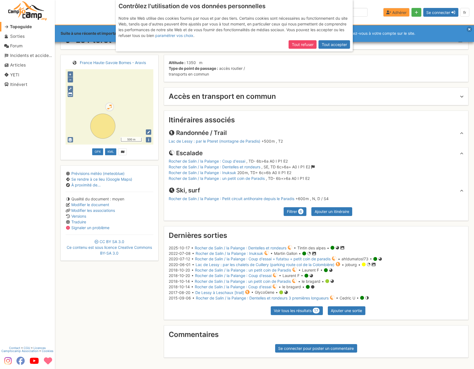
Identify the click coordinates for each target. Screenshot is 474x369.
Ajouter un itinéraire (332, 211)
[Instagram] (7, 363)
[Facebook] (20, 363)
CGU (27, 348)
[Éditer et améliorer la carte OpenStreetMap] (148, 132)
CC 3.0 (109, 247)
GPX (98, 152)
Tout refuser (303, 44)
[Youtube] (34, 363)
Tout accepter (334, 44)
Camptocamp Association (19, 351)
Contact (14, 348)
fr (464, 12)
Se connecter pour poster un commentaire (316, 348)
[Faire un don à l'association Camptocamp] (48, 363)
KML (111, 152)
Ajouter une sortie (346, 310)
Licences (39, 348)
